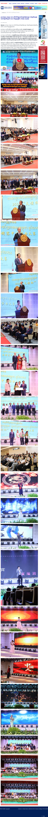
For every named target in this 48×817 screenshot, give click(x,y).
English (39, 3)
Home (10, 3)
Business (22, 3)
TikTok (36, 3)
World (18, 3)
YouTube (32, 3)
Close (44, 816)
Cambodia (14, 3)
